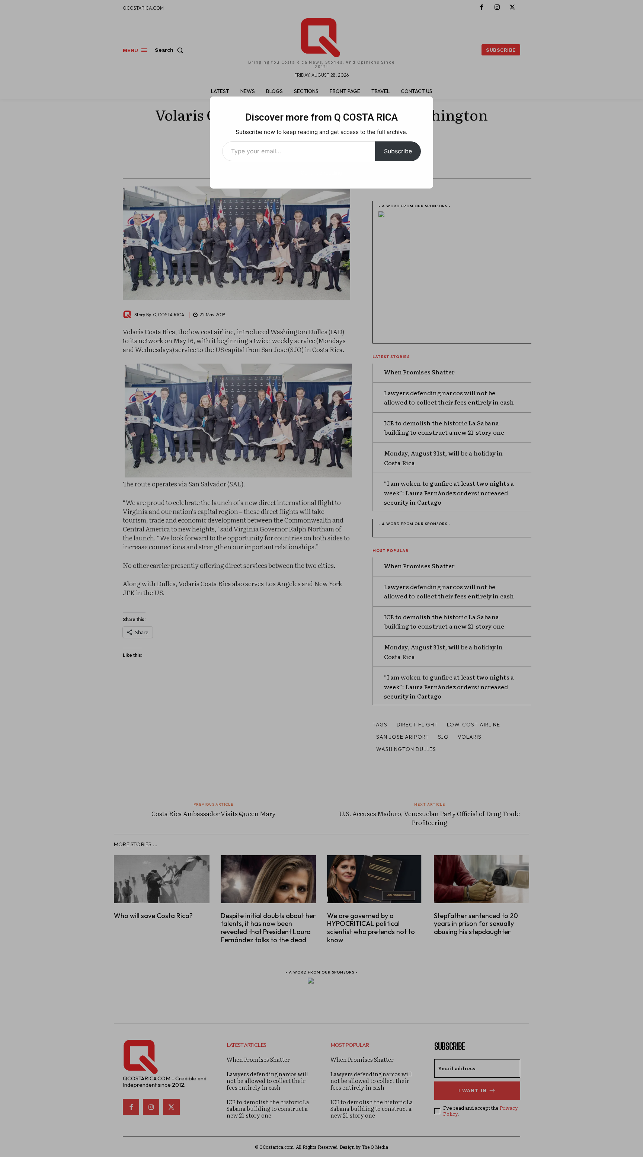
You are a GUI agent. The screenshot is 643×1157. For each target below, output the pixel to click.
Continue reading (321, 172)
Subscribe (398, 151)
